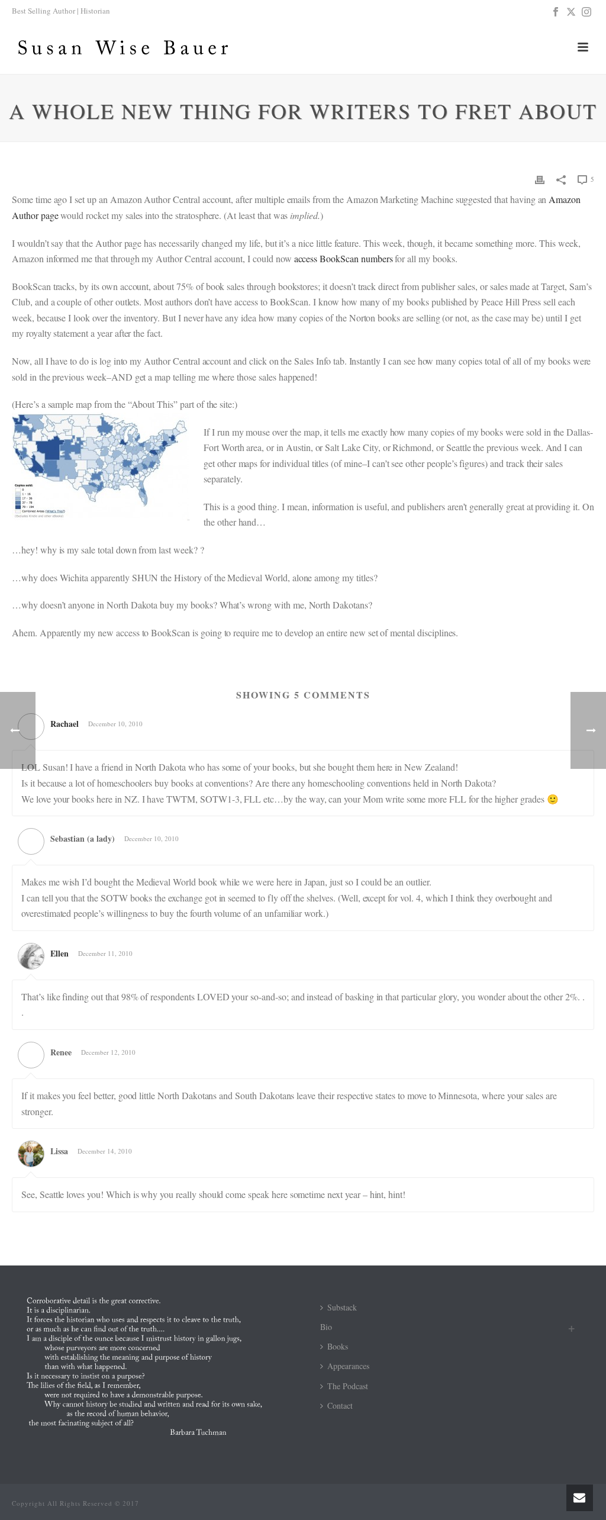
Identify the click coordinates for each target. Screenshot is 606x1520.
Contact (340, 1405)
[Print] (539, 178)
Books (337, 1346)
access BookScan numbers (343, 258)
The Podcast (347, 1386)
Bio (326, 1326)
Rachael (64, 723)
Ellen (59, 953)
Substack (342, 1307)
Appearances (348, 1365)
